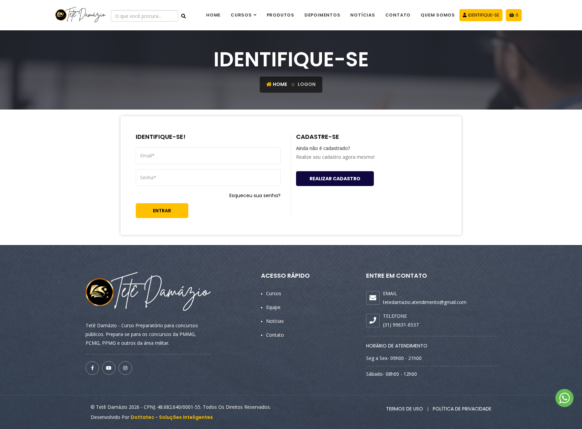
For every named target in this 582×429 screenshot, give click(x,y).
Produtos (280, 15)
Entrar (162, 210)
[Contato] (564, 398)
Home (213, 15)
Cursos (241, 15)
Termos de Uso (404, 408)
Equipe (273, 307)
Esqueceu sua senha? (255, 195)
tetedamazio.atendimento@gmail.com (424, 302)
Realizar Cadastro (335, 178)
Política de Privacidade (462, 408)
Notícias (362, 15)
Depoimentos (322, 15)
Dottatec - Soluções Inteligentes (172, 417)
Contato (398, 15)
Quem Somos (438, 15)
